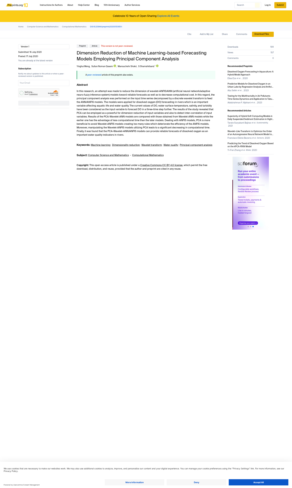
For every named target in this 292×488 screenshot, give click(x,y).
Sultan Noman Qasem (102, 66)
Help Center (84, 5)
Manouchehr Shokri (127, 66)
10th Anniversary (112, 5)
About (70, 5)
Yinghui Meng (83, 66)
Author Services (132, 5)
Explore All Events (168, 16)
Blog (97, 5)
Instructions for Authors (51, 5)
